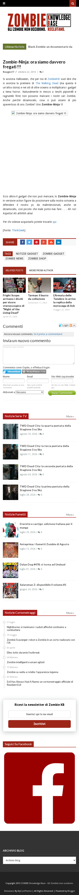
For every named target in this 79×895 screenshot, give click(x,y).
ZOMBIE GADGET (53, 253)
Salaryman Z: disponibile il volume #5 (43, 584)
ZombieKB (54, 79)
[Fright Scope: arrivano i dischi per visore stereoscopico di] (14, 285)
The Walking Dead (46, 83)
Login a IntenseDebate (12, 372)
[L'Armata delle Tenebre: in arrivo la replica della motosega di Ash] (64, 285)
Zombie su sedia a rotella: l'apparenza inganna (32, 672)
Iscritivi (39, 724)
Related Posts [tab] (14, 270)
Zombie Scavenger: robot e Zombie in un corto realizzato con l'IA (41, 641)
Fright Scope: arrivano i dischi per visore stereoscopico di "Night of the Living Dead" (13, 304)
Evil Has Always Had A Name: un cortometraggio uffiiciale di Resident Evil (40, 683)
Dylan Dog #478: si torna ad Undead (42, 564)
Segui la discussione (72, 325)
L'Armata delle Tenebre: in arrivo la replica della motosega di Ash (64, 300)
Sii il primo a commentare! (48, 334)
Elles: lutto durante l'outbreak (23, 652)
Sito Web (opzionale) (62, 376)
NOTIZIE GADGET (27, 253)
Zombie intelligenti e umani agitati (25, 662)
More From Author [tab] (41, 270)
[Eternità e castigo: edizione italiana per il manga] (10, 529)
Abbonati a (9, 392)
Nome (6, 376)
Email (30, 376)
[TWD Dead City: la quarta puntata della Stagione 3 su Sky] (10, 431)
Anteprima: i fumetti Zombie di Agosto (44, 544)
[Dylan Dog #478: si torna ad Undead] (10, 570)
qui (54, 221)
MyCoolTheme (25, 891)
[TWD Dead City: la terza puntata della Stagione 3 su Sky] (10, 451)
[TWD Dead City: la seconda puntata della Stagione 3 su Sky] (10, 472)
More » (20, 47)
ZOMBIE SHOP (37, 258)
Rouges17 (9, 72)
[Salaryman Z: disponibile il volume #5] (10, 590)
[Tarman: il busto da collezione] (39, 285)
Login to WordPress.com (34, 372)
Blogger (71, 891)
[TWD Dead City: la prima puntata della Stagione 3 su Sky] (10, 492)
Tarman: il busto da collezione (38, 297)
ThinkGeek (18, 230)
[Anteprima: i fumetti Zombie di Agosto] (10, 550)
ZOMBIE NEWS (14, 258)
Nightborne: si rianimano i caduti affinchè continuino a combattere (36, 628)
